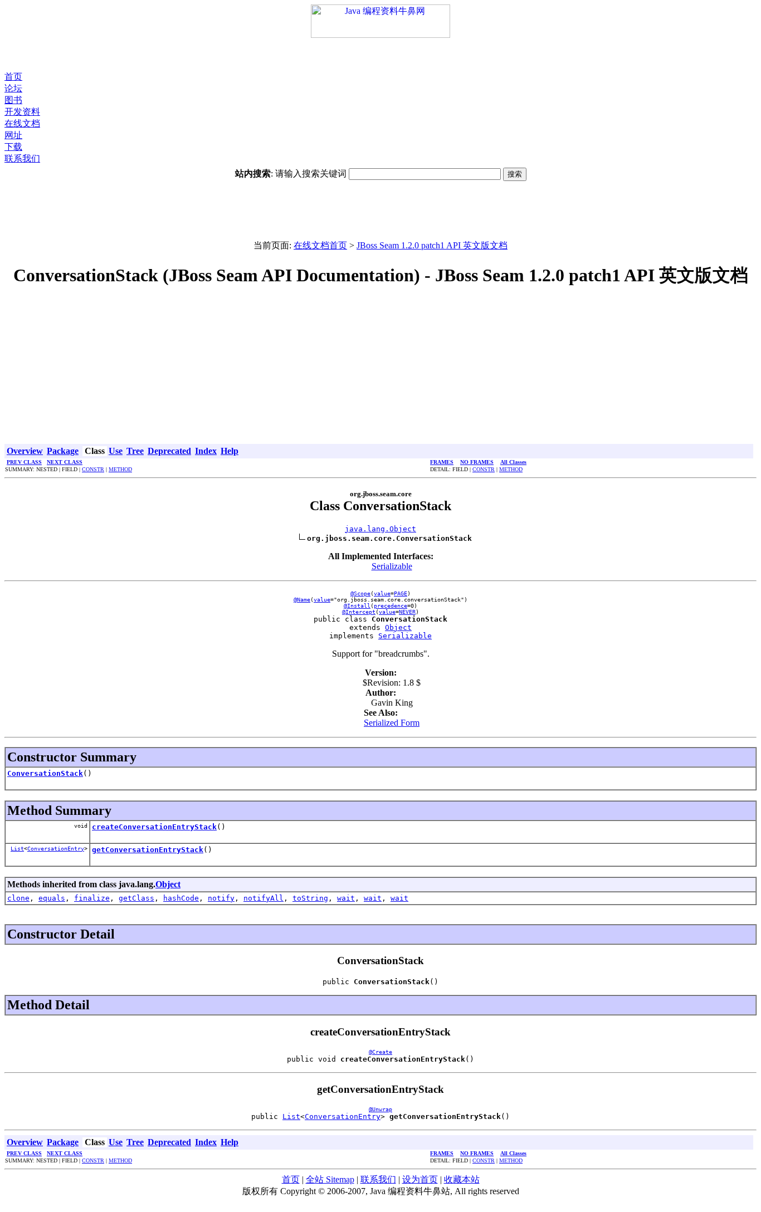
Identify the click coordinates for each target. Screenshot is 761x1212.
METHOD (120, 469)
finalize (92, 898)
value (382, 593)
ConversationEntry (55, 849)
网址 (13, 135)
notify (221, 898)
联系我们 (22, 158)
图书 (13, 100)
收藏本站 (462, 1179)
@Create (380, 1052)
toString (310, 898)
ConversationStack (45, 773)
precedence (390, 606)
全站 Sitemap (330, 1179)
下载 (13, 147)
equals (51, 898)
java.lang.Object (380, 529)
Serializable (392, 566)
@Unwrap (380, 1109)
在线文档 (22, 123)
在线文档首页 (320, 245)
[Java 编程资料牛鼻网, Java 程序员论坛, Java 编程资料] (380, 35)
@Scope (360, 593)
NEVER (407, 612)
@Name (302, 600)
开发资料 (22, 111)
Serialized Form (391, 722)
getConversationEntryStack (147, 850)
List (17, 849)
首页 (13, 76)
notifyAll (263, 898)
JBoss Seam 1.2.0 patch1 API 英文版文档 (432, 245)
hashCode (181, 898)
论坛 (13, 88)
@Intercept (358, 612)
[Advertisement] (380, 54)
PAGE (400, 593)
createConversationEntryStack (154, 827)
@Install (357, 606)
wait (346, 898)
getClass (136, 898)
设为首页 (420, 1179)
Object (398, 627)
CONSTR (93, 469)
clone (18, 898)
